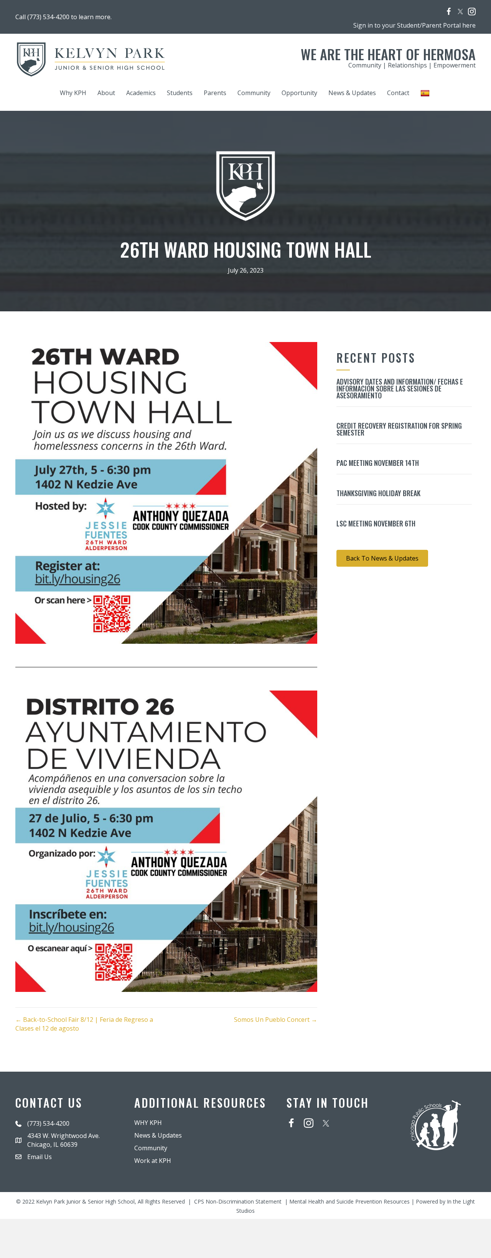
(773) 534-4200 (48, 1123)
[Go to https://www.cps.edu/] (436, 1124)
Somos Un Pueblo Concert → (275, 1019)
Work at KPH (152, 1160)
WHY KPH (148, 1122)
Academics (141, 93)
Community (253, 93)
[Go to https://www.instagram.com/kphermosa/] (472, 12)
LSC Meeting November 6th (375, 523)
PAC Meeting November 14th (377, 463)
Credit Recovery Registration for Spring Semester (399, 429)
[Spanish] (426, 93)
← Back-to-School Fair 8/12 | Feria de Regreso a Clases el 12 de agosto (84, 1024)
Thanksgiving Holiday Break (378, 493)
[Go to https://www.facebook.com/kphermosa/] (449, 12)
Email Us (39, 1157)
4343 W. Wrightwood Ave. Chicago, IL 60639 (63, 1140)
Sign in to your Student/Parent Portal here (414, 25)
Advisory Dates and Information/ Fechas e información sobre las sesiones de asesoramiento (399, 388)
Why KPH (73, 93)
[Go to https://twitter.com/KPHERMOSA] (460, 11)
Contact (398, 93)
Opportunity (299, 93)
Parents (215, 93)
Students (180, 93)
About (106, 93)
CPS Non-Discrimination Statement (238, 1201)
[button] (382, 558)
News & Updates (352, 93)
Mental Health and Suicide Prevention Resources (349, 1201)
